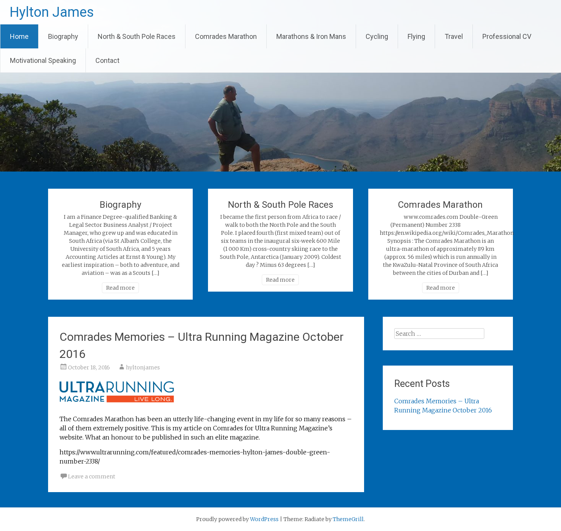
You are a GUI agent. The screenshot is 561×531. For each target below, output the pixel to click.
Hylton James (52, 12)
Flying (416, 36)
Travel (454, 36)
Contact (107, 60)
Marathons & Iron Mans (311, 36)
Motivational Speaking (43, 60)
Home (19, 36)
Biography (63, 36)
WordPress (264, 519)
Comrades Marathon (226, 36)
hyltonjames (143, 367)
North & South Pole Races (137, 36)
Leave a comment (91, 476)
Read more (120, 287)
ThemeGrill (348, 519)
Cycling (377, 36)
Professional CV (506, 36)
